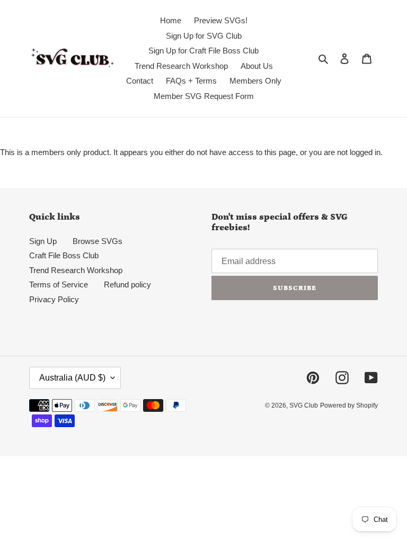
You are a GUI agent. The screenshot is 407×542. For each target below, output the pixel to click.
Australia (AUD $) (72, 377)
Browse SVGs (97, 241)
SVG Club (303, 405)
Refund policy (127, 284)
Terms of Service (58, 284)
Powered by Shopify (349, 405)
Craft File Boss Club (64, 255)
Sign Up (43, 241)
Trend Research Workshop (75, 270)
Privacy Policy (54, 299)
